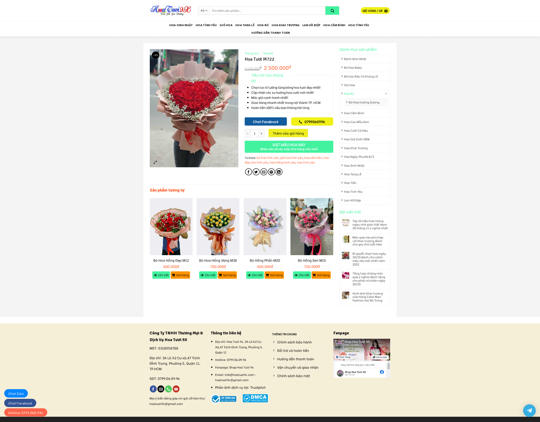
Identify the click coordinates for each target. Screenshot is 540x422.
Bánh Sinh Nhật (355, 58)
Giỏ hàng (182, 275)
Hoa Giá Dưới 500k (357, 139)
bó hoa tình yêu (268, 157)
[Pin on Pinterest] (271, 171)
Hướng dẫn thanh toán (270, 33)
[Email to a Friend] (263, 171)
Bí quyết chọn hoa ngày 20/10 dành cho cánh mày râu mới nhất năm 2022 (369, 259)
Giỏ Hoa (226, 25)
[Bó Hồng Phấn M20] (265, 226)
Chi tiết (163, 275)
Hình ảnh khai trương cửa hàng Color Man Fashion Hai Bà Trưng (367, 297)
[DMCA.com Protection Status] (255, 397)
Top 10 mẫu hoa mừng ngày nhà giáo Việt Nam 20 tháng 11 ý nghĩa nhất (370, 224)
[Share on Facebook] (248, 171)
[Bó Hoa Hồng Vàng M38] (218, 226)
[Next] (333, 242)
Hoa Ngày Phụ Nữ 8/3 (359, 156)
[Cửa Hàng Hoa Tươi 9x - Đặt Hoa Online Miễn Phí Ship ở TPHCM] (171, 10)
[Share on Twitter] (256, 171)
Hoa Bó (263, 25)
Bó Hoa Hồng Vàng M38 (218, 260)
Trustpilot (258, 387)
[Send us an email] (160, 389)
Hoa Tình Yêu (206, 25)
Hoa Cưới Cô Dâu (356, 130)
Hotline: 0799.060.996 (25, 412)
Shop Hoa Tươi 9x (241, 367)
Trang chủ (252, 53)
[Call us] (168, 389)
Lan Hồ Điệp (311, 25)
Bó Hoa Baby (353, 67)
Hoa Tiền (350, 182)
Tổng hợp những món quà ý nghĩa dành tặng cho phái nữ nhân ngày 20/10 (368, 279)
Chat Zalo (16, 393)
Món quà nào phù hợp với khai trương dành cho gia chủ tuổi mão (367, 241)
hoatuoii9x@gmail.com (166, 403)
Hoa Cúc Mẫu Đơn (356, 121)
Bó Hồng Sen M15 (312, 260)
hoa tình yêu (306, 162)
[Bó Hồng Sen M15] (311, 226)
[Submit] (332, 10)
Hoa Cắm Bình (334, 25)
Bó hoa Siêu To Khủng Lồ (361, 76)
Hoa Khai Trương (286, 25)
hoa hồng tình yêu (283, 162)
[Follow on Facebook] (153, 389)
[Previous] (150, 242)
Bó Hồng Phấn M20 (265, 260)
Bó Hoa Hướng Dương (364, 102)
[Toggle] (386, 93)
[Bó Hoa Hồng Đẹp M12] (171, 226)
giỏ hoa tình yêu (291, 157)
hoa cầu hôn (313, 157)
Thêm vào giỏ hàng (288, 133)
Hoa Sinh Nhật (181, 25)
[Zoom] (155, 162)
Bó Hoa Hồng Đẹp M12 (171, 260)
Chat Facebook (20, 403)
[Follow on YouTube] (176, 389)
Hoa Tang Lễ (244, 25)
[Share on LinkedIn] (278, 171)
